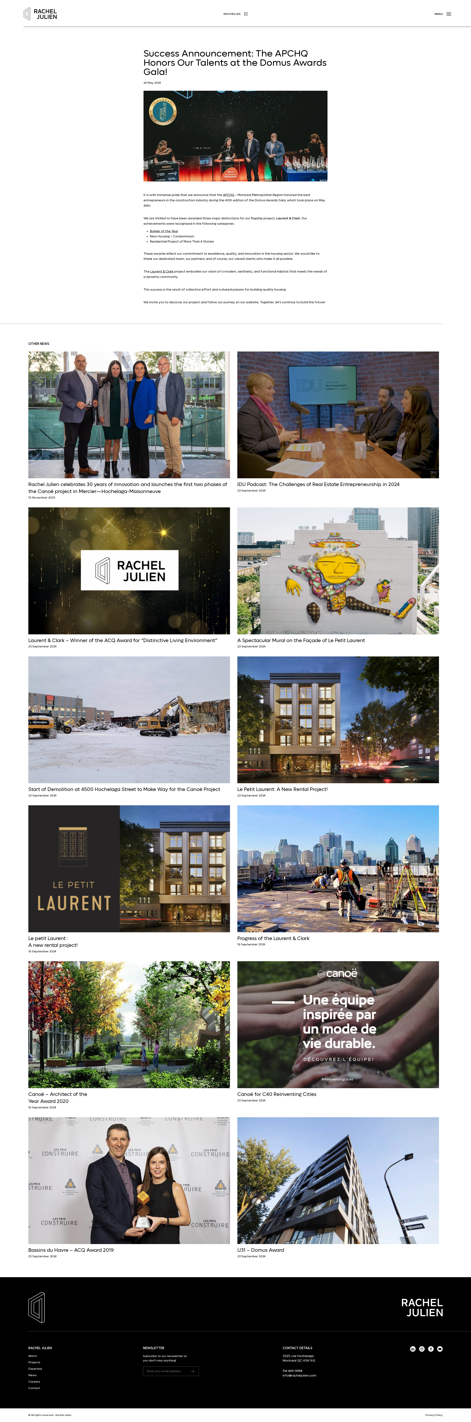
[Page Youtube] (440, 1351)
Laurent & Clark (161, 272)
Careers (34, 1382)
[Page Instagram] (422, 1351)
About (32, 1356)
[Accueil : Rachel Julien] (40, 14)
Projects (34, 1362)
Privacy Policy (434, 1415)
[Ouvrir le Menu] (442, 14)
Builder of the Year (164, 231)
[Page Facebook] (431, 1351)
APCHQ (228, 195)
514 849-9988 (292, 1371)
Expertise (35, 1369)
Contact (34, 1388)
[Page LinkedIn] (413, 1351)
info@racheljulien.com (299, 1376)
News (32, 1375)
